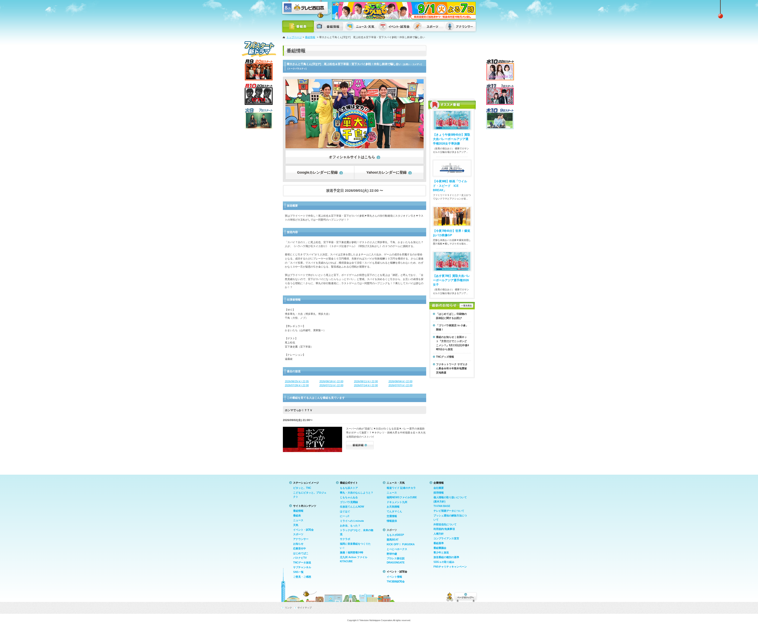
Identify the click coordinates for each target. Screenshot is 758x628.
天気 (295, 525)
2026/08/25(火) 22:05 (297, 381)
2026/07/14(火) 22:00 (366, 385)
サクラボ (345, 539)
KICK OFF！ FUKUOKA (401, 544)
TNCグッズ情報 (445, 356)
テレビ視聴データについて (448, 510)
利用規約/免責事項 (444, 528)
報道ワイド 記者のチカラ (401, 487)
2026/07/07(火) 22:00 (400, 385)
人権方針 (438, 533)
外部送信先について (445, 524)
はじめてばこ (301, 553)
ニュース (298, 520)
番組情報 (310, 37)
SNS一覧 (298, 572)
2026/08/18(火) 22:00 (331, 381)
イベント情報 (394, 576)
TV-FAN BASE (441, 506)
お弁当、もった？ (350, 525)
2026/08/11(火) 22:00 (366, 381)
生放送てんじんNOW (352, 506)
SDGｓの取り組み (443, 561)
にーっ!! (344, 516)
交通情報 (392, 516)
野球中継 (392, 553)
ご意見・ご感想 (302, 576)
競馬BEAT (393, 539)
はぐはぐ (345, 511)
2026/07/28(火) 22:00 (297, 385)
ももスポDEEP (395, 534)
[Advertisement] (452, 70)
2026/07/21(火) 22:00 (331, 385)
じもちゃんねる (349, 497)
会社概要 (438, 487)
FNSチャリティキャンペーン (450, 566)
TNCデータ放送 (302, 562)
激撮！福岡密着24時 (351, 552)
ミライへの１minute (352, 520)
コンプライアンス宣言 (446, 538)
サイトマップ (304, 607)
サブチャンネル (302, 567)
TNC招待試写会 (396, 581)
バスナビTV (300, 557)
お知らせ (298, 543)
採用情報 (438, 492)
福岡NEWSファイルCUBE (402, 497)
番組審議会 (439, 547)
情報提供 (392, 520)
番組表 (297, 515)
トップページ (294, 37)
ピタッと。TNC (302, 487)
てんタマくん (394, 511)
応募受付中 (299, 548)
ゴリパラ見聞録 (349, 502)
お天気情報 (393, 506)
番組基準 (438, 543)
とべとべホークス (397, 549)
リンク (288, 607)
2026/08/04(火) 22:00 (400, 381)
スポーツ (298, 534)
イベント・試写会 (303, 529)
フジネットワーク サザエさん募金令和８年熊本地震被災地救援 (452, 368)
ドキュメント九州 (397, 502)
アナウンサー (301, 539)
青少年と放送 (441, 552)
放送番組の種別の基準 (446, 557)
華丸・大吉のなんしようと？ (356, 492)
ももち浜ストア (349, 487)
